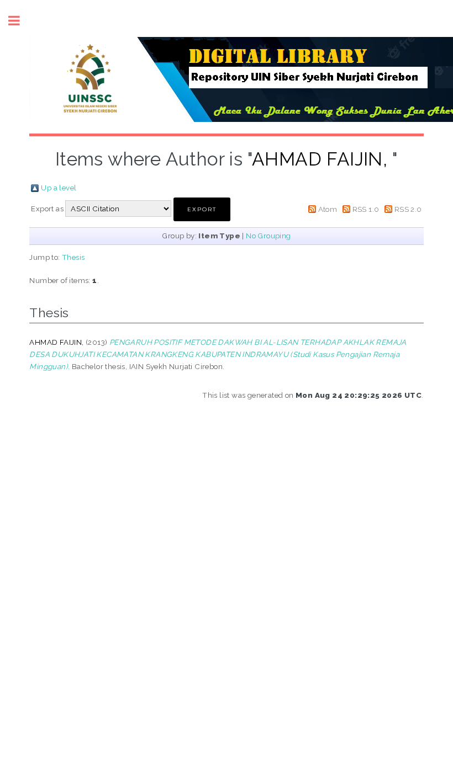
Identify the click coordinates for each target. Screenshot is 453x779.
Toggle (20, 20)
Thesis (73, 257)
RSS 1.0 (366, 209)
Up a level (58, 187)
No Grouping (268, 235)
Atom (328, 209)
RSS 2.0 (408, 209)
